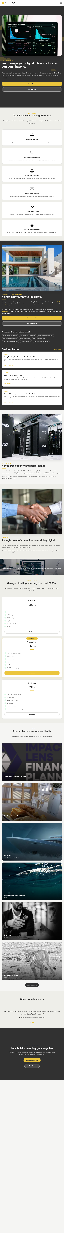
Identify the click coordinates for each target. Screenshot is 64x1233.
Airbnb (58, 302)
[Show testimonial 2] (33, 1022)
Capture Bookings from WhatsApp (10, 341)
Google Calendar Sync (26, 341)
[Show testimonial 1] (31, 1022)
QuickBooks (5, 311)
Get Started (32, 632)
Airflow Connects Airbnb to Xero (10, 335)
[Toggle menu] (61, 3)
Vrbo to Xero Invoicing (25, 338)
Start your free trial (32, 318)
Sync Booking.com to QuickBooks (27, 335)
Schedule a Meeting (32, 1060)
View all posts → (57, 349)
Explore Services (32, 1066)
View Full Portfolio (32, 985)
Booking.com (5, 304)
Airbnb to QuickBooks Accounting (45, 335)
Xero (55, 309)
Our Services (32, 89)
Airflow (43, 302)
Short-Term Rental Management (41, 341)
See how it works (32, 323)
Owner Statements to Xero (39, 338)
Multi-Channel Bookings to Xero (10, 338)
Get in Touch (32, 84)
